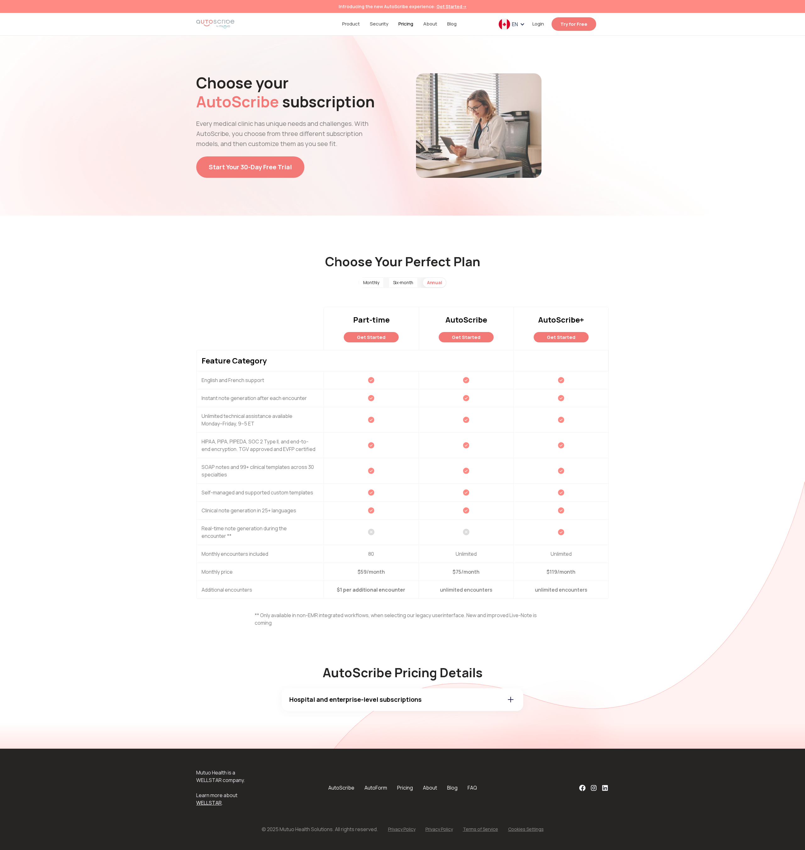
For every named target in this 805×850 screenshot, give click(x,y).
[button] (512, 24)
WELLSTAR (209, 802)
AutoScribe (341, 787)
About (430, 23)
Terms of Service (480, 829)
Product (351, 23)
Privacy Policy (401, 829)
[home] (215, 24)
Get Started (371, 337)
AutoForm (375, 787)
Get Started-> (451, 6)
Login (538, 23)
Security (379, 23)
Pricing (405, 23)
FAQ (472, 787)
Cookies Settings (526, 829)
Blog (452, 23)
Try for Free (573, 24)
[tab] (371, 282)
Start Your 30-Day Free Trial (250, 167)
